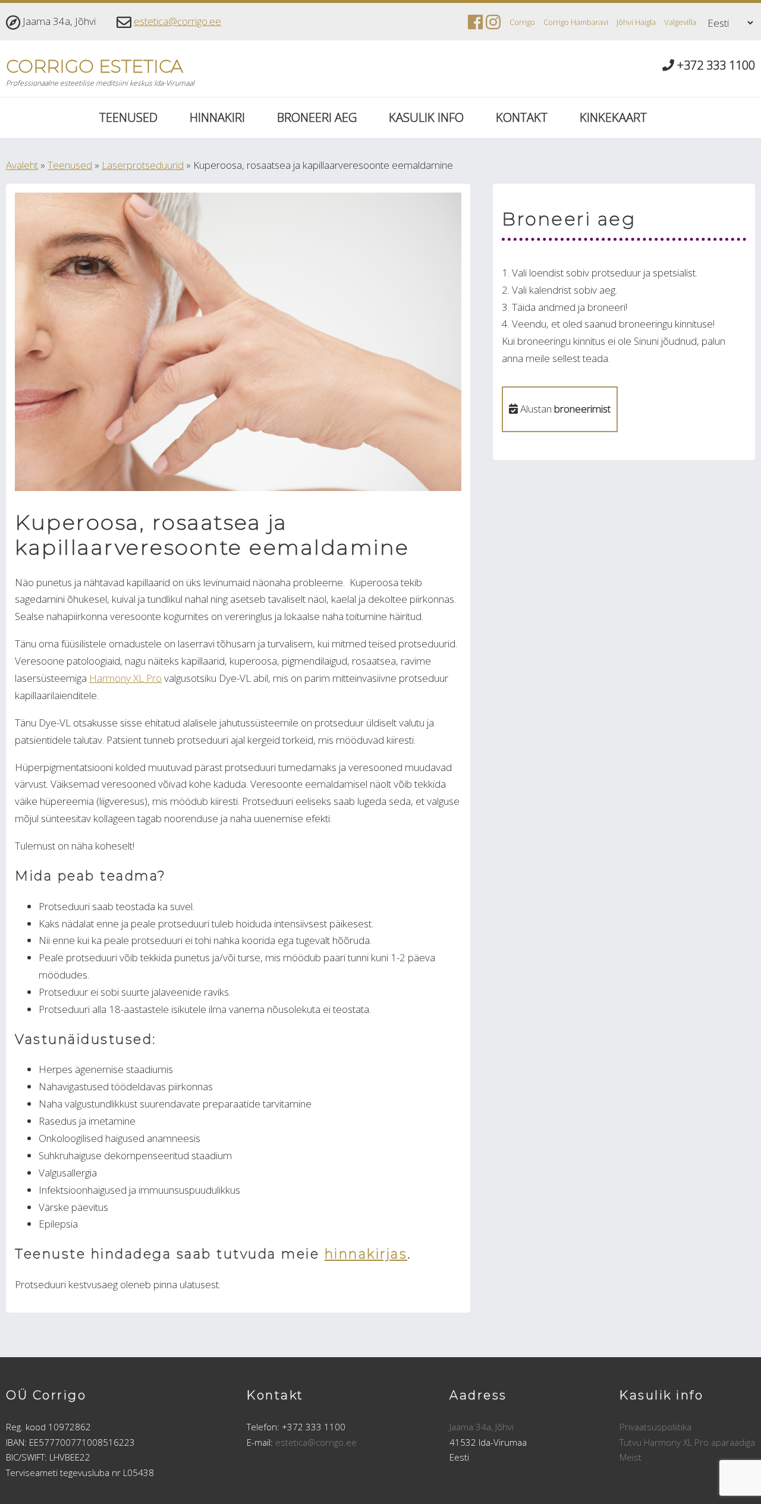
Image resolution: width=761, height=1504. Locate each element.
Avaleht (22, 165)
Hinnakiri (217, 117)
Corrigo (522, 22)
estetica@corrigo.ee (177, 21)
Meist (630, 1457)
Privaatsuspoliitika (655, 1427)
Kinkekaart (613, 117)
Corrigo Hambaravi (575, 22)
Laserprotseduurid (143, 165)
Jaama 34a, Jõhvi (481, 1427)
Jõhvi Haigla (636, 22)
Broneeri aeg (317, 117)
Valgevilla (680, 22)
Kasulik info (426, 117)
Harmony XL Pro (125, 678)
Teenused (128, 117)
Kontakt (522, 117)
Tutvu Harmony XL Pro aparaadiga (687, 1442)
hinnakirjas (366, 1254)
